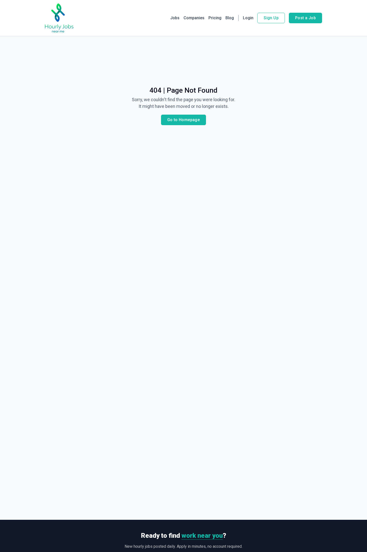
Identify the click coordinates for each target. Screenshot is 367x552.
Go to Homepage (183, 119)
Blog (229, 17)
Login (248, 17)
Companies (194, 17)
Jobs (175, 17)
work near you (202, 535)
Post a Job (305, 17)
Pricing (214, 17)
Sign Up (271, 17)
